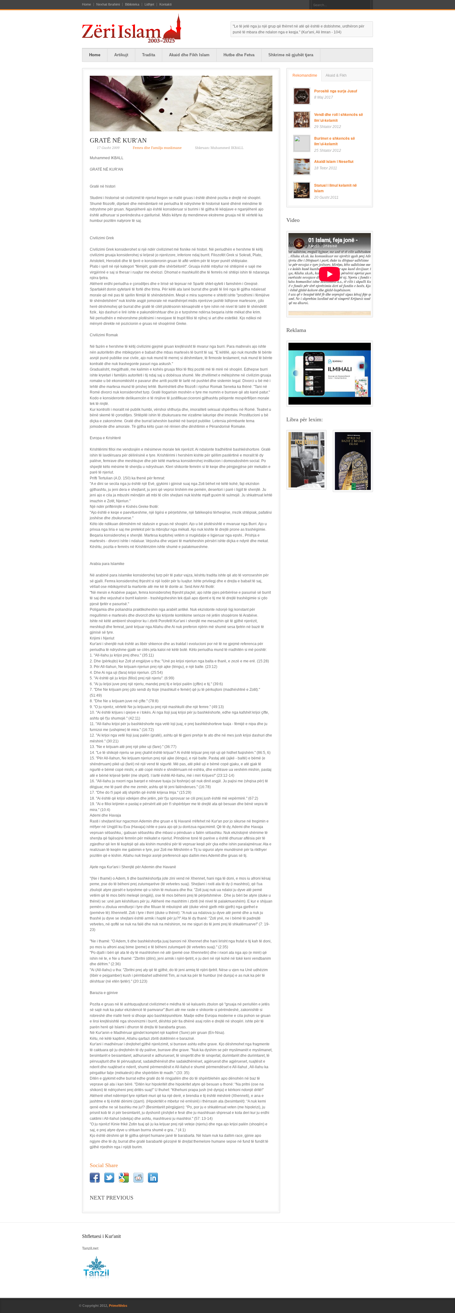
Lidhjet (149, 4)
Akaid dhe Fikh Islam (189, 55)
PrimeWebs (118, 1305)
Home (86, 4)
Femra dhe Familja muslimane (157, 148)
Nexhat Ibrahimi (108, 4)
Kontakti (165, 4)
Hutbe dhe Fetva (238, 55)
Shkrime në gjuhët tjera (290, 55)
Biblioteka (132, 4)
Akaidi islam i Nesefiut (333, 161)
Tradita (148, 55)
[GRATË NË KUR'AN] (181, 103)
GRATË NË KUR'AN (118, 140)
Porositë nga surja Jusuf (335, 91)
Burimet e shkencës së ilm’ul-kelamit (334, 141)
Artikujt (121, 55)
